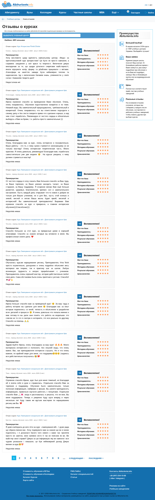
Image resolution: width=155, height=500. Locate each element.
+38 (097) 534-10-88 (117, 475)
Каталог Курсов (30, 477)
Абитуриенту (12, 12)
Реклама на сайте (117, 485)
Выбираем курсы (3, 19)
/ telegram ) (120, 478)
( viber (112, 478)
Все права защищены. (34, 496)
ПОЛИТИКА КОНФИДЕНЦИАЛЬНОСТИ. (101, 493)
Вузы (30, 12)
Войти (151, 12)
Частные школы (83, 12)
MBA (101, 12)
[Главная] (20, 4)
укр (146, 5)
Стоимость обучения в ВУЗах (36, 471)
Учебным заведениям (119, 488)
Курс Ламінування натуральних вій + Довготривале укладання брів (42, 90)
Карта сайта (28, 480)
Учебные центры (13, 19)
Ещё (114, 12)
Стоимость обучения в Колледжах (38, 474)
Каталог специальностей (82, 474)
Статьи (74, 477)
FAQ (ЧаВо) (76, 471)
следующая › (76, 458)
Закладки (135, 12)
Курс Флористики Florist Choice (28, 46)
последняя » (96, 458)
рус (151, 5)
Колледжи (46, 12)
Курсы (62, 12)
